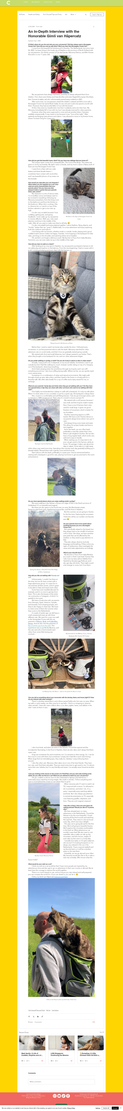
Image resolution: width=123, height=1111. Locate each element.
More (72, 14)
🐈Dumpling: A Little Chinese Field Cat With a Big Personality (89, 1054)
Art (66, 14)
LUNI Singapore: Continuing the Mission (60, 1054)
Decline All (106, 1108)
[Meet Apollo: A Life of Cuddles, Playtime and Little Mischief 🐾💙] (32, 1043)
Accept (115, 1108)
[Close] (121, 1108)
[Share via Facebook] (29, 1016)
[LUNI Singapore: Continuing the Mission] (62, 1043)
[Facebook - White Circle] (68, 1096)
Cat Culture (55, 1010)
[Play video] (61, 74)
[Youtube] (59, 1096)
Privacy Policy (71, 1108)
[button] (86, 14)
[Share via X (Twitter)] (33, 1016)
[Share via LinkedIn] (38, 1016)
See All (102, 1032)
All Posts (22, 14)
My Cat (48, 1010)
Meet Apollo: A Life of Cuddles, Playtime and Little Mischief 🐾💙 (32, 1054)
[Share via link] (42, 1016)
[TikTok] (63, 1096)
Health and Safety (34, 14)
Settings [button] (98, 1108)
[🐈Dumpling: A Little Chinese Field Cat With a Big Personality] (91, 1043)
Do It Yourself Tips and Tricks (52, 14)
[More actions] (94, 26)
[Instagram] (55, 1096)
